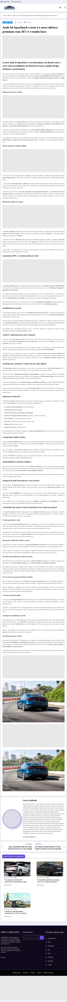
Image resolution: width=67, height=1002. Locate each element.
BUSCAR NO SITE (28, 932)
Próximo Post (38, 844)
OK (42, 937)
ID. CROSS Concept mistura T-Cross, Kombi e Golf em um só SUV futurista (48, 848)
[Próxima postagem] (64, 846)
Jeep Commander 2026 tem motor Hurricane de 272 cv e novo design (20, 848)
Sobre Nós (50, 961)
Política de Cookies (49, 972)
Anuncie (39, 972)
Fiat (49, 949)
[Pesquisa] (65, 7)
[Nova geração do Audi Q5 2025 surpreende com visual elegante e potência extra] (17, 868)
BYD (49, 942)
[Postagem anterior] (2, 846)
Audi (5, 22)
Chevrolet (50, 957)
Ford (49, 953)
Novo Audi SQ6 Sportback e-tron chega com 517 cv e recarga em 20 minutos (48, 880)
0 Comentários (29, 22)
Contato (50, 964)
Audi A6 (10, 22)
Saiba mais (3, 957)
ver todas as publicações (29, 836)
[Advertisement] (33, 47)
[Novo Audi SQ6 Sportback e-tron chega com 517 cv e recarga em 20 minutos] (50, 868)
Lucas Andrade (20, 22)
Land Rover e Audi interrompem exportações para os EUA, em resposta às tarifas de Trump (16, 912)
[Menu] (60, 7)
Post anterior (29, 844)
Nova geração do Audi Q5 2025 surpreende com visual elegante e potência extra (16, 881)
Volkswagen (51, 946)
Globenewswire (52, 938)
